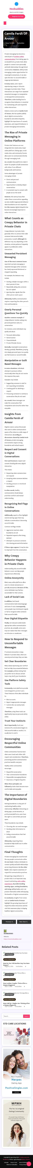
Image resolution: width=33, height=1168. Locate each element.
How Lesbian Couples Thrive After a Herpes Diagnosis (15, 984)
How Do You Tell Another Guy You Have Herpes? (16, 964)
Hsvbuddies (16, 9)
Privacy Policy (22, 1165)
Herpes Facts (14, 1163)
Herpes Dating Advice (9, 959)
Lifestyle (6, 1163)
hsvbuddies (20, 43)
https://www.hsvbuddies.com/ (13, 939)
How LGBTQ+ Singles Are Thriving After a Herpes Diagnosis (16, 1004)
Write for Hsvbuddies (12, 1165)
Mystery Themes (25, 1159)
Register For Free (17, 16)
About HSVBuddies (24, 1163)
